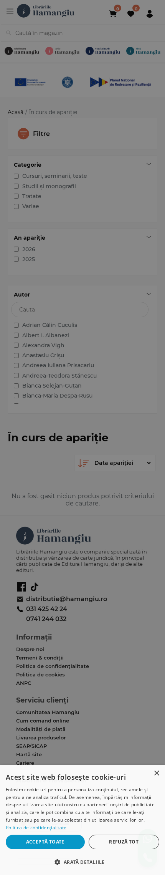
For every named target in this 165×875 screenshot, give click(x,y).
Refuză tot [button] (124, 842)
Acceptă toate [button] (45, 842)
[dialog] (82, 820)
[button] (82, 861)
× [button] (156, 773)
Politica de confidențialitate (36, 827)
